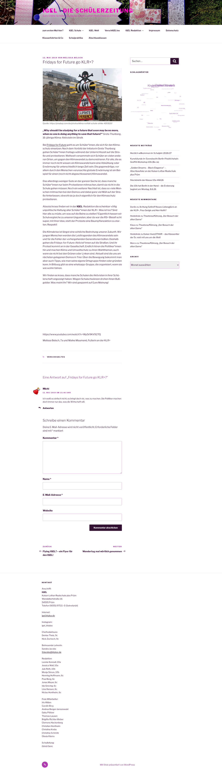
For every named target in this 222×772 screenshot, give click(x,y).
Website (48, 510)
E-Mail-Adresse (53, 494)
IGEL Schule (75, 30)
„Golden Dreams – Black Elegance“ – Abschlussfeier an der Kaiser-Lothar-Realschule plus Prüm (153, 171)
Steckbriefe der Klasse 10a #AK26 (147, 180)
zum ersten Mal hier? (52, 30)
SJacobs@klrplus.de (51, 652)
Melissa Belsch (73, 58)
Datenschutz (172, 30)
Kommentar (50, 438)
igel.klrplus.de (48, 615)
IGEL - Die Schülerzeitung (88, 10)
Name (47, 479)
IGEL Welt (94, 30)
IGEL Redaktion (133, 30)
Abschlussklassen (97, 38)
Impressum (154, 30)
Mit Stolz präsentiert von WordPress (117, 764)
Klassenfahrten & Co (52, 38)
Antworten (48, 408)
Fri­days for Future (56, 144)
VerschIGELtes (112, 30)
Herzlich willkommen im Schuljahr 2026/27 (151, 153)
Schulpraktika (76, 38)
